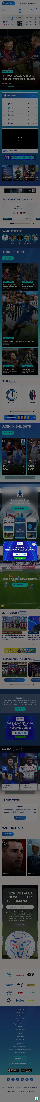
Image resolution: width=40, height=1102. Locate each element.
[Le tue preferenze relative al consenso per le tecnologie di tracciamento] (36, 1098)
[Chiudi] (33, 544)
